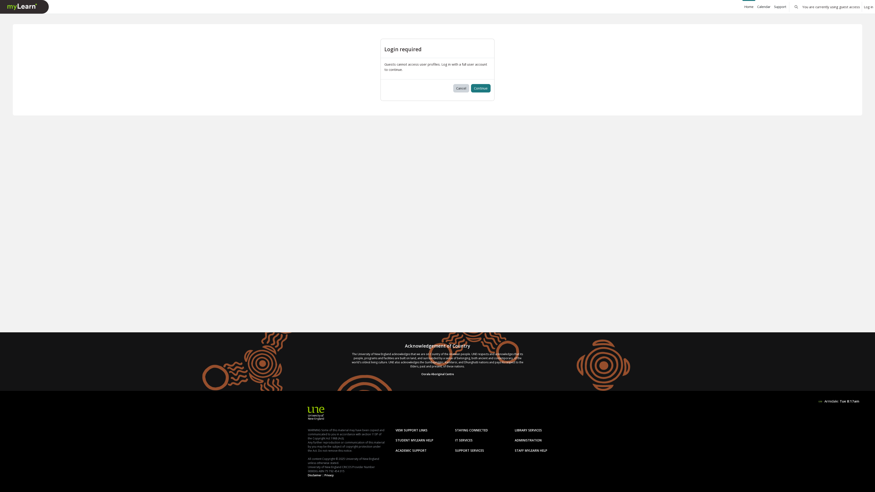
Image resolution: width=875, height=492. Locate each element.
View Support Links (411, 430)
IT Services (464, 440)
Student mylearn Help (414, 440)
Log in (868, 7)
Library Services (528, 430)
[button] (796, 7)
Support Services (469, 450)
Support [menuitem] (780, 7)
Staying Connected (471, 430)
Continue (481, 88)
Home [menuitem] (749, 7)
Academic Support (411, 450)
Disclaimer (315, 475)
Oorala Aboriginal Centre (437, 374)
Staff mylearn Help (531, 450)
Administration (528, 440)
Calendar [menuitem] (763, 7)
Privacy (329, 475)
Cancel (461, 88)
